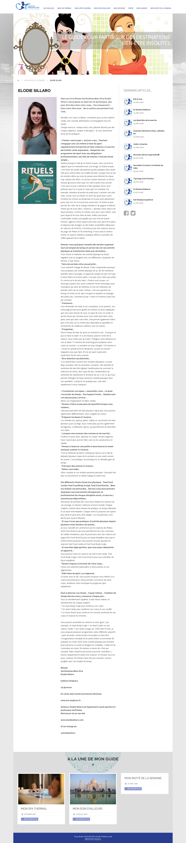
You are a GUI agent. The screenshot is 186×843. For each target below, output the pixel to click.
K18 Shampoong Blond (143, 200)
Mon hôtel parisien (83, 8)
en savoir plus (30, 819)
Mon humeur (142, 8)
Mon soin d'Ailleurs (102, 8)
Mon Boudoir (119, 8)
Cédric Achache (140, 144)
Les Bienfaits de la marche (145, 120)
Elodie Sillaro (56, 80)
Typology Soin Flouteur (143, 179)
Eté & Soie (137, 99)
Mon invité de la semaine (160, 8)
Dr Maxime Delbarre (141, 110)
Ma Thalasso (49, 8)
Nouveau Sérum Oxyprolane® (146, 155)
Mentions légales (93, 839)
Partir (130, 8)
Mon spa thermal (64, 8)
